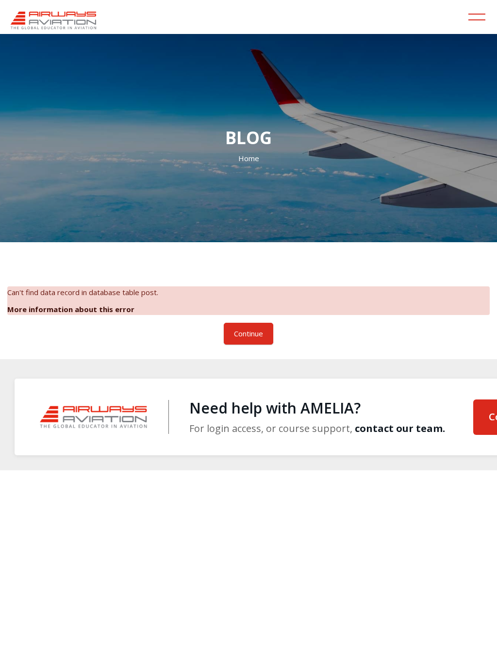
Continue (248, 333)
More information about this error (70, 309)
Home (248, 158)
